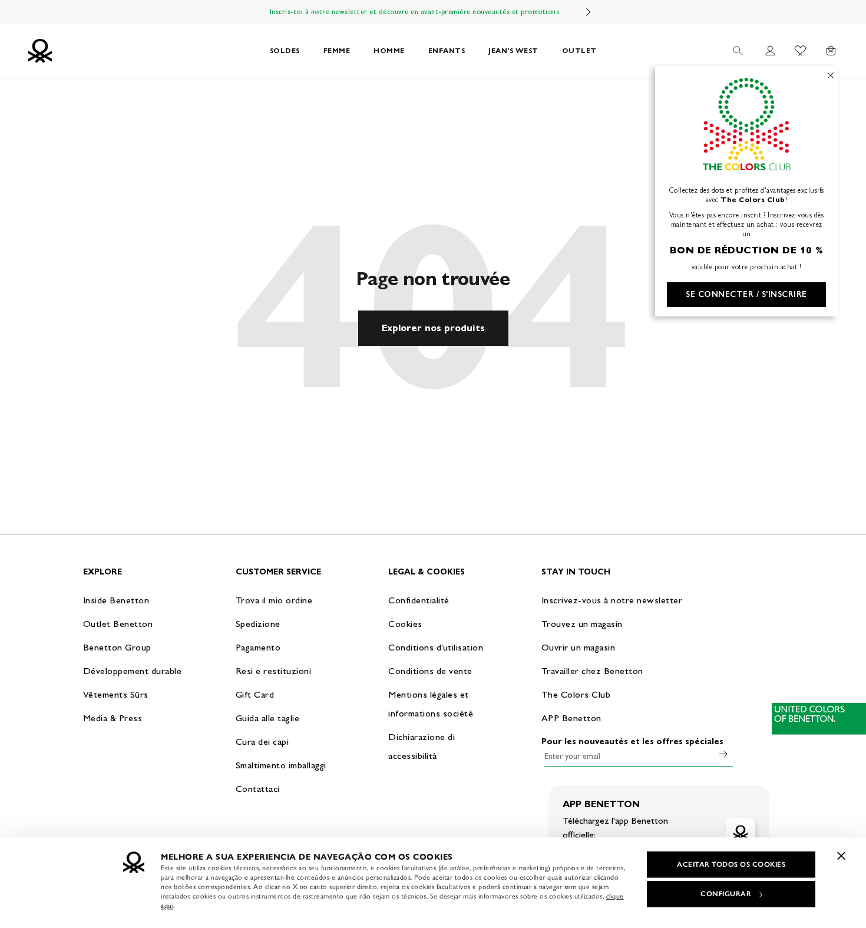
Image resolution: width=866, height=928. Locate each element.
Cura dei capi (262, 741)
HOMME (389, 50)
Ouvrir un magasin (578, 647)
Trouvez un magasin (582, 623)
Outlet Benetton (118, 623)
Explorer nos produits (433, 327)
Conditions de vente (430, 670)
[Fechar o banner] (841, 855)
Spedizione (258, 623)
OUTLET (579, 50)
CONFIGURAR (725, 894)
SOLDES (285, 50)
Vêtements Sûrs (115, 694)
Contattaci (258, 788)
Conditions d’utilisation (435, 647)
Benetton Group (117, 647)
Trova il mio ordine (274, 600)
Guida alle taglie (268, 718)
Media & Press (113, 718)
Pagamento (258, 647)
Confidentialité (418, 600)
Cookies (405, 623)
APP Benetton (571, 718)
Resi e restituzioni (274, 670)
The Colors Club (576, 694)
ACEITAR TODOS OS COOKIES (731, 864)
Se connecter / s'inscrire (746, 294)
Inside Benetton (116, 600)
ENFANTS (446, 50)
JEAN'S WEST (513, 50)
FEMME (337, 50)
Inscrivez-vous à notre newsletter (612, 600)
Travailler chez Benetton (592, 670)
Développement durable (132, 670)
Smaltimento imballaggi (281, 765)
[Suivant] (588, 11)
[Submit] (723, 753)
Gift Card (255, 694)
